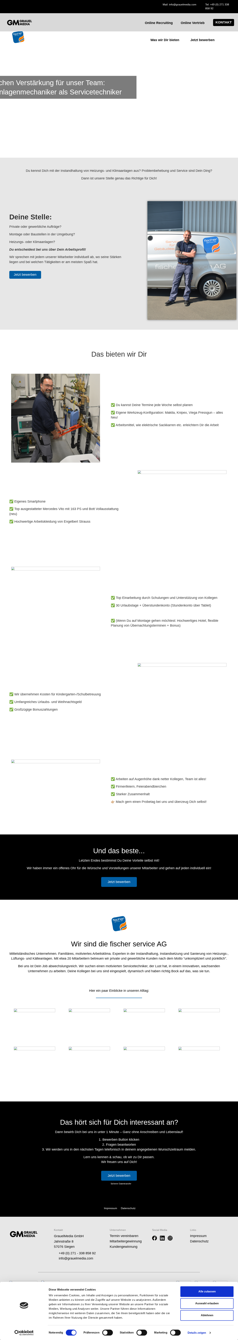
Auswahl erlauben (207, 1303)
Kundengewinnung (123, 1247)
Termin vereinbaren (124, 1236)
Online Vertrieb (193, 23)
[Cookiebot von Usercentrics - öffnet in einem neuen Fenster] (24, 1333)
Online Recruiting (159, 23)
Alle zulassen (207, 1291)
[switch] (107, 1333)
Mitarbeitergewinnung (126, 1241)
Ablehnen (207, 1315)
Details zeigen (197, 1332)
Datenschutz (199, 1241)
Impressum (198, 1236)
